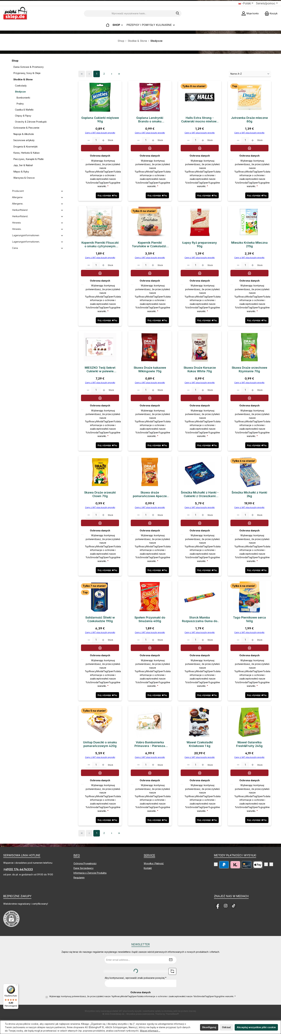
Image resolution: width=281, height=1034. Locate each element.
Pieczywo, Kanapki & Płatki (28, 159)
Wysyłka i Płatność (154, 863)
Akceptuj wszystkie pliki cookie (256, 1027)
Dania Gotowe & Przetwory (28, 66)
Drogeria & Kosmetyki (25, 146)
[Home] (108, 25)
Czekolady (21, 85)
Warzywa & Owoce (24, 177)
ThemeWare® (172, 1014)
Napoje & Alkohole (23, 134)
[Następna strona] (111, 74)
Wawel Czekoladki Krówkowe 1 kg (200, 744)
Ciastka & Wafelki (24, 109)
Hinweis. (16, 229)
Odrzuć (226, 1027)
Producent (18, 190)
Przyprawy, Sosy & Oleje (26, 73)
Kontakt (148, 868)
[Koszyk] (100, 148)
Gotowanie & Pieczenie (26, 127)
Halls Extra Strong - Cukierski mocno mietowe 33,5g (199, 119)
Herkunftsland (19, 209)
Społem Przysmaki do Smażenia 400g (149, 619)
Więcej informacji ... (150, 1030)
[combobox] (129, 13)
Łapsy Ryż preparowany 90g (199, 244)
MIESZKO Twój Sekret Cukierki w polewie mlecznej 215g (100, 369)
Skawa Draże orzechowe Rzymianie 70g (249, 369)
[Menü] (16, 986)
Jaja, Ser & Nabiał (23, 165)
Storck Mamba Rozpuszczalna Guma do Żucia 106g (199, 619)
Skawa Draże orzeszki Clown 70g (100, 494)
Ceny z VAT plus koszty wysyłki (100, 133)
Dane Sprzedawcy (84, 868)
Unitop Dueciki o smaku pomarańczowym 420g (100, 744)
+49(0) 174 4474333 (18, 869)
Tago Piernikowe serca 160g (249, 619)
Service (149, 855)
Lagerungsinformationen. (26, 241)
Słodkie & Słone (137, 40)
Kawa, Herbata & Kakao (26, 152)
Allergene (17, 197)
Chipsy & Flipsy (23, 115)
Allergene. (17, 203)
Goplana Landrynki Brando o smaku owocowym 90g (149, 119)
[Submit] (170, 959)
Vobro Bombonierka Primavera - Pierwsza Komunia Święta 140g (149, 744)
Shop (121, 40)
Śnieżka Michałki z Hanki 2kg (249, 494)
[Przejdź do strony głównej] (15, 13)
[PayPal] (224, 864)
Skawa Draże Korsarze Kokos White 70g (200, 369)
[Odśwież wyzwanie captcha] (172, 971)
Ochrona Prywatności (85, 863)
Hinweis (16, 222)
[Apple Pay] (258, 864)
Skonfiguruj (209, 1027)
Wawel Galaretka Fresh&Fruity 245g (249, 744)
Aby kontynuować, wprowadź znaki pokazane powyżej (135, 977)
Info (77, 855)
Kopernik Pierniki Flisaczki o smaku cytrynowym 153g (100, 244)
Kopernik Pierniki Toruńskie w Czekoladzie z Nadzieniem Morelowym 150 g (149, 244)
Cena (15, 248)
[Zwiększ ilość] (103, 140)
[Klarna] (235, 864)
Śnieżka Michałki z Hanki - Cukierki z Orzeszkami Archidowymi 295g (200, 494)
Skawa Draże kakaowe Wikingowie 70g (150, 369)
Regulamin (79, 877)
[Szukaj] (177, 13)
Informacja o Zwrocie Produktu (90, 872)
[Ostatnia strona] (119, 74)
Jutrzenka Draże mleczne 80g (249, 119)
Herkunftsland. (20, 216)
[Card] (246, 864)
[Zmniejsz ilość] (88, 140)
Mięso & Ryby (21, 171)
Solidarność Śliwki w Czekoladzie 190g (100, 619)
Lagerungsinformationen (25, 235)
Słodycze (20, 91)
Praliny (20, 103)
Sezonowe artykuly (23, 140)
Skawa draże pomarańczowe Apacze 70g (150, 494)
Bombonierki (23, 97)
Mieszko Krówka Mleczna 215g (249, 244)
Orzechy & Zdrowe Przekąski (31, 121)
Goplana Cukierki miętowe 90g (100, 119)
